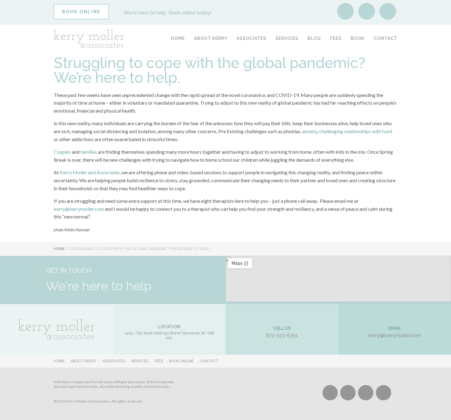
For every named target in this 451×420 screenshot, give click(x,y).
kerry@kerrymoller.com (79, 209)
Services (287, 38)
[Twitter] (365, 392)
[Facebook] (330, 392)
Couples (62, 152)
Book (357, 38)
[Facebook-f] (345, 11)
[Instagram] (366, 11)
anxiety (309, 131)
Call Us (282, 328)
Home (178, 38)
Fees (335, 38)
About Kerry (210, 38)
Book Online (181, 361)
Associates (251, 38)
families (88, 152)
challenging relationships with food (355, 131)
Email (394, 328)
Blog (314, 38)
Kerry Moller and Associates (90, 172)
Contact (385, 38)
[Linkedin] (388, 11)
